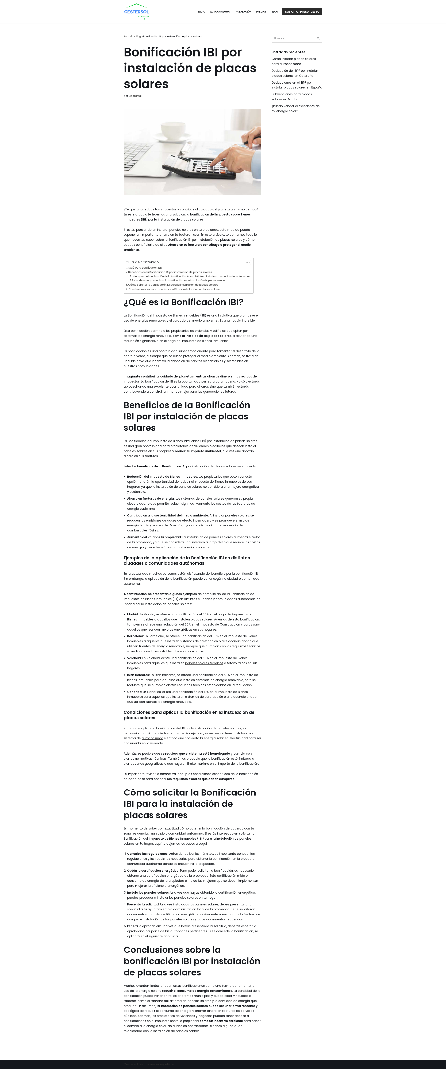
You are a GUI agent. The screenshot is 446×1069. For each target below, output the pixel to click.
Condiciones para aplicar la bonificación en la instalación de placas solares (179, 280)
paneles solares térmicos (204, 663)
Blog (274, 11)
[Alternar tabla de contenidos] (246, 262)
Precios (261, 11)
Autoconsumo (220, 11)
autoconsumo (152, 738)
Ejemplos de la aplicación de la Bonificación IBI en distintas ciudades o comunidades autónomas (191, 276)
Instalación (243, 11)
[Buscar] (318, 38)
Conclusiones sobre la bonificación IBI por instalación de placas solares (175, 289)
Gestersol (135, 96)
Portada (128, 36)
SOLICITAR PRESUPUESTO (302, 12)
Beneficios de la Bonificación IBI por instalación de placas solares (170, 272)
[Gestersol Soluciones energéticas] (137, 11)
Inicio (201, 11)
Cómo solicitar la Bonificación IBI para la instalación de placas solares (173, 285)
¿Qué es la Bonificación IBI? (145, 267)
